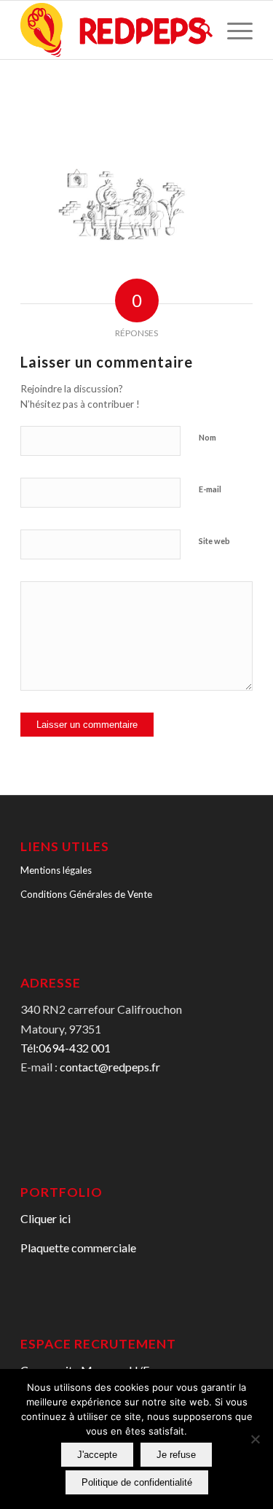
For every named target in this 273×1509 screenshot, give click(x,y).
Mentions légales (56, 870)
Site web (214, 541)
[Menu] (233, 30)
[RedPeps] (113, 30)
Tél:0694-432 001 (65, 1048)
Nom (207, 437)
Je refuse (176, 1454)
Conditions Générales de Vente (86, 894)
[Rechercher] (198, 30)
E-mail (210, 489)
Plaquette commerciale (78, 1247)
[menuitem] (198, 30)
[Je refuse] (255, 1439)
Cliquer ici (45, 1218)
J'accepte (97, 1454)
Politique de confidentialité (137, 1482)
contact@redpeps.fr (110, 1067)
